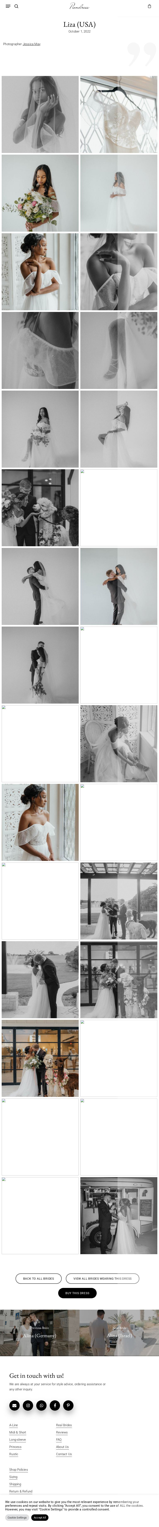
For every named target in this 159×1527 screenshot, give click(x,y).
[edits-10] (40, 114)
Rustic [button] (13, 1454)
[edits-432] (118, 901)
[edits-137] (40, 507)
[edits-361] (40, 901)
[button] (8, 6)
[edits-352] (40, 822)
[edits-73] (40, 350)
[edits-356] (118, 822)
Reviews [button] (62, 1432)
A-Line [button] (13, 1425)
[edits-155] (118, 507)
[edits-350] (118, 743)
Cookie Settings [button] (17, 1517)
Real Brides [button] (64, 1425)
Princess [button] (15, 1447)
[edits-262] (40, 743)
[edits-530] (40, 1058)
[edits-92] (40, 429)
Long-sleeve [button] (17, 1440)
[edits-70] (40, 271)
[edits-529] (118, 979)
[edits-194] (118, 586)
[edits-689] (40, 1215)
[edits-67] (118, 193)
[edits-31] (118, 114)
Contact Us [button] (64, 1454)
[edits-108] (118, 429)
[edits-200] (40, 665)
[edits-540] (40, 1137)
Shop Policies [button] (18, 1470)
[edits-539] (118, 1058)
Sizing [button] (13, 1477)
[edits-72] (118, 271)
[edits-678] (118, 1137)
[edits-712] (118, 1215)
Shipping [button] (15, 1484)
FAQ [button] (59, 1440)
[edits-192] (40, 586)
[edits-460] (40, 979)
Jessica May (31, 44)
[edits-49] (40, 193)
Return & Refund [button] (20, 1491)
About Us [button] (62, 1447)
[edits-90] (118, 350)
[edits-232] (118, 665)
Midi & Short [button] (17, 1432)
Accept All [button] (40, 1517)
